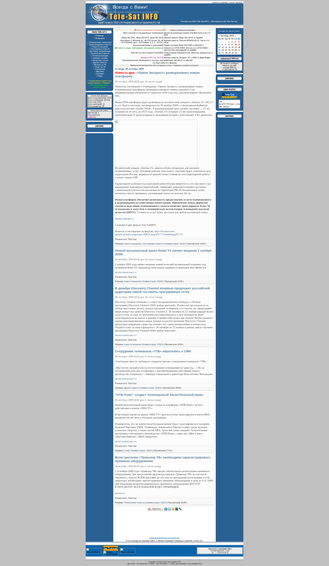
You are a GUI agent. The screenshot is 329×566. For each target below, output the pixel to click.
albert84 (189, 60)
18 (239, 47)
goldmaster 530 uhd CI (173, 60)
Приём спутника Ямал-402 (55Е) (178, 45)
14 (226, 47)
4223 (109, 98)
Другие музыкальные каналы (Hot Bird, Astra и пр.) (186, 33)
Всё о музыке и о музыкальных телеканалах (143, 33)
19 (219, 50)
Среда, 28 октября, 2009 (130, 69)
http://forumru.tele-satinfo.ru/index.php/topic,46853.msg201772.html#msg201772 (149, 233)
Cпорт (127, 450)
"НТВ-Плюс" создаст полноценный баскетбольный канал (159, 395)
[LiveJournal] (180, 509)
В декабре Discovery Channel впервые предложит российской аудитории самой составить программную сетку (162, 290)
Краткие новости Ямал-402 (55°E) (179, 38)
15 (229, 47)
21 (226, 50)
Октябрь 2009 (227, 36)
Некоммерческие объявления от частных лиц (143, 60)
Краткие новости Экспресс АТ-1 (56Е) (180, 57)
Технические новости (134, 502)
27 (223, 53)
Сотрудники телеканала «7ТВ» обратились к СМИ (153, 351)
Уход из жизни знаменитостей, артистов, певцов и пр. (187, 53)
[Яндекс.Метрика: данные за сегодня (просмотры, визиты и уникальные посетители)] (127, 550)
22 (229, 50)
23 (232, 50)
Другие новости (131, 388)
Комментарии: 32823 (175, 244)
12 (219, 47)
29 (229, 53)
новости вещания (132, 244)
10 (236, 44)
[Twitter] (169, 509)
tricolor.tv (120, 493)
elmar (166, 42)
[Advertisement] (203, 13)
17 (236, 47)
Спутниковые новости (153, 244)
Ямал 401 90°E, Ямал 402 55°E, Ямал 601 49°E (142, 38)
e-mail (227, 551)
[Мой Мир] (177, 509)
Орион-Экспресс (124, 218)
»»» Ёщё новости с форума (164, 63)
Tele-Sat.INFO (181, 564)
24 (236, 50)
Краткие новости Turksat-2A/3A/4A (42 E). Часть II (185, 40)
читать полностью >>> (126, 272)
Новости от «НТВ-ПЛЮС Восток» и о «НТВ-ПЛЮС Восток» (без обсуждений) (186, 49)
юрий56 (199, 38)
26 (219, 53)
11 (239, 44)
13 (223, 47)
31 (236, 53)
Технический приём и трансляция (148, 45)
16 (232, 47)
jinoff (166, 35)
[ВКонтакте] (166, 509)
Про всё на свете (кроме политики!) (147, 53)
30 (232, 53)
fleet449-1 (199, 45)
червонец (92, 117)
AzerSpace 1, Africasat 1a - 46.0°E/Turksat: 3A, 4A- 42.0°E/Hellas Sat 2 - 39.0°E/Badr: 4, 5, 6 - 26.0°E (141, 41)
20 (223, 50)
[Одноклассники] (173, 509)
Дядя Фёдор (205, 57)
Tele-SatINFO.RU (174, 562)
